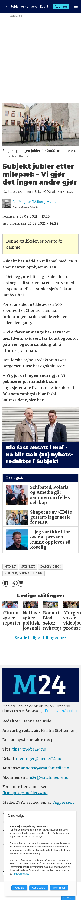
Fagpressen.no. (21, 874)
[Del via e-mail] (20, 583)
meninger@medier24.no (38, 758)
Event (44, 6)
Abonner (61, 6)
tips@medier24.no (29, 749)
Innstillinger (68, 898)
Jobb (14, 6)
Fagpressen (63, 802)
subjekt (28, 566)
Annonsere (29, 6)
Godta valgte (38, 887)
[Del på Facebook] (6, 583)
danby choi (50, 566)
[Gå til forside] (5, 6)
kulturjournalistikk (23, 573)
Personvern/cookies (61, 711)
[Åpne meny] (76, 6)
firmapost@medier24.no (24, 793)
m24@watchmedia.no (48, 777)
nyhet (10, 566)
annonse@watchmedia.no (45, 768)
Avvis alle (19, 887)
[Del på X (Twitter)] (13, 583)
